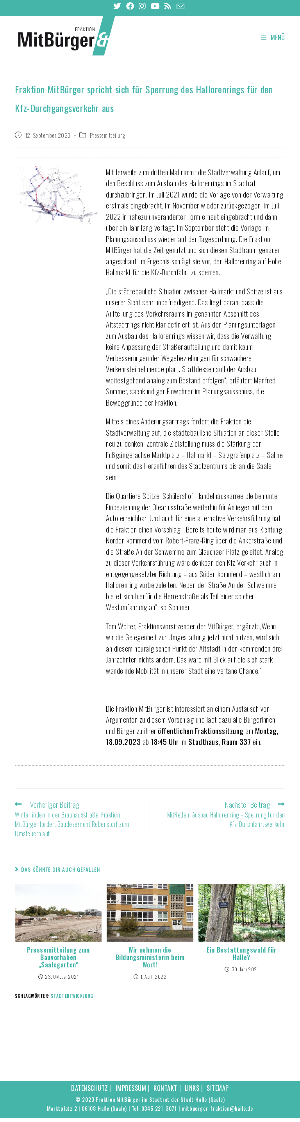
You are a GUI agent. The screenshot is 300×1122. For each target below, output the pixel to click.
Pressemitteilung (107, 135)
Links (192, 1088)
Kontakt (165, 1088)
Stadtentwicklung (72, 996)
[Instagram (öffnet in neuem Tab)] (142, 6)
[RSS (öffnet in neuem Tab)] (168, 6)
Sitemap (218, 1088)
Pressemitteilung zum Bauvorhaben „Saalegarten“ (58, 957)
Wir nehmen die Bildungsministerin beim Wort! (150, 957)
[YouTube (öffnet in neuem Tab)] (155, 6)
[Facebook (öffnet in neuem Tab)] (130, 6)
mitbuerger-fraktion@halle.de (217, 1108)
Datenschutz (89, 1088)
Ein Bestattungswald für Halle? (242, 953)
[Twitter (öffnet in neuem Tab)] (118, 6)
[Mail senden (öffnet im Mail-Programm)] (180, 6)
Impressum (131, 1088)
